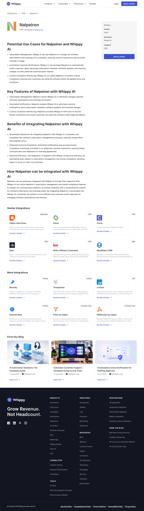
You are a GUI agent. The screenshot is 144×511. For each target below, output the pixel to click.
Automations (54, 416)
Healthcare (84, 426)
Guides (82, 451)
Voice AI (53, 449)
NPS (51, 435)
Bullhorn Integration (116, 416)
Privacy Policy (130, 506)
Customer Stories (86, 446)
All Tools (53, 486)
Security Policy (66, 506)
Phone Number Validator (59, 495)
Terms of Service (99, 506)
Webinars (83, 442)
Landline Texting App (117, 437)
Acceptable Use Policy (82, 506)
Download (83, 479)
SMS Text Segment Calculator (61, 490)
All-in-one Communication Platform (122, 442)
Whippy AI (39, 30)
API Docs (83, 474)
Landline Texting (56, 465)
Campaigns (54, 412)
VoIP (51, 453)
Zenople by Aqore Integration (120, 421)
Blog (81, 437)
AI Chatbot (54, 426)
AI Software (54, 474)
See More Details (15, 233)
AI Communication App (117, 446)
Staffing (83, 407)
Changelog (84, 470)
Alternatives (84, 465)
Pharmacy (83, 416)
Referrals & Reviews (57, 430)
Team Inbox (54, 407)
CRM (23, 13)
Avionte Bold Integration (118, 412)
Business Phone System (58, 470)
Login (116, 4)
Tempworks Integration (117, 407)
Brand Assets (84, 483)
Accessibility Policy (115, 506)
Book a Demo (129, 4)
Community (84, 456)
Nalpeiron (33, 13)
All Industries (84, 403)
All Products (54, 403)
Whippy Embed (55, 444)
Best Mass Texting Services (119, 433)
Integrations (12, 13)
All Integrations (85, 460)
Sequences (54, 421)
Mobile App (54, 440)
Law (81, 412)
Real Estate (84, 421)
